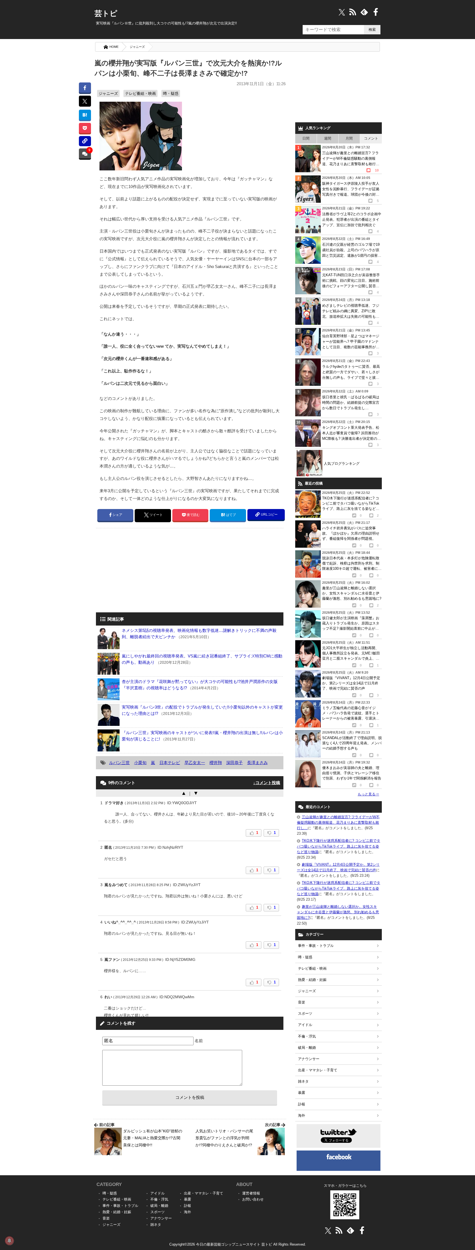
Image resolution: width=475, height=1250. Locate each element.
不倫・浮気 (307, 1036)
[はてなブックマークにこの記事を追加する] (85, 115)
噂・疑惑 (170, 93)
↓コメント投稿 (266, 782)
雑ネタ (303, 1081)
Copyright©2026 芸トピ (237, 1244)
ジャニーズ (137, 46)
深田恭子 (234, 762)
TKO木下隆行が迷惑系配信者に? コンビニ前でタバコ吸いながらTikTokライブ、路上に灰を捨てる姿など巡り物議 (338, 846)
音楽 (301, 1002)
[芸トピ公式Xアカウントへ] (328, 1230)
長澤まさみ (257, 762)
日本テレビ (169, 762)
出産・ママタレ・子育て (317, 1070)
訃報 (301, 1104)
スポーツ (305, 1013)
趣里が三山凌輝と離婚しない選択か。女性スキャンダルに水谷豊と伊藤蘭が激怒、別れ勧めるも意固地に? (338, 912)
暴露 (301, 1093)
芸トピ (106, 13)
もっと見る (368, 794)
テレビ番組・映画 (140, 93)
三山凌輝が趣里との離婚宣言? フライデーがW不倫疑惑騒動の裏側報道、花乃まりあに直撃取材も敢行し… (338, 822)
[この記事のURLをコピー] (85, 141)
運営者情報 (251, 1193)
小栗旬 (140, 762)
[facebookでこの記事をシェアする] (85, 87)
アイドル (305, 1025)
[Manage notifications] (9, 1240)
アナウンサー (308, 1059)
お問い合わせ (253, 1199)
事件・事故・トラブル (316, 946)
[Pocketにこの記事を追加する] (85, 128)
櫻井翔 (215, 762)
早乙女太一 (194, 762)
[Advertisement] (142, 570)
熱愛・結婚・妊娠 (312, 980)
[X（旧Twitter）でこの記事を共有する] (85, 101)
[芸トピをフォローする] (342, 12)
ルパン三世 (119, 762)
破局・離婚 (307, 1048)
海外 (301, 1115)
